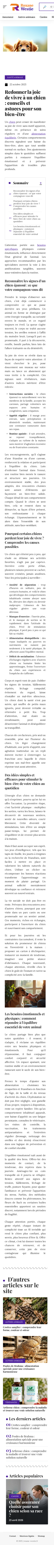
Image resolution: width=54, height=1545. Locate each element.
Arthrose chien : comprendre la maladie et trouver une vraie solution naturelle (25, 1409)
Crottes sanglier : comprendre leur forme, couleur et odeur (22, 1329)
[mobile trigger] (5, 7)
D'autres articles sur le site (21, 1285)
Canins (15, 1496)
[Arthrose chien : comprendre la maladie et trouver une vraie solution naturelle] (25, 1391)
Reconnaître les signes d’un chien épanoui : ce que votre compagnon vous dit (27, 193)
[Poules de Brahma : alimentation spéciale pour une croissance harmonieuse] (25, 1349)
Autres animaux (14, 1322)
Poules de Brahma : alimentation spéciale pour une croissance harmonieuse (21, 1368)
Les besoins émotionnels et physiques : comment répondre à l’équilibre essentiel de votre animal (26, 230)
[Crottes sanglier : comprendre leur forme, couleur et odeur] (25, 1310)
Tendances (11, 1402)
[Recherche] (44, 6)
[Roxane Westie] (21, 7)
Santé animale (15, 77)
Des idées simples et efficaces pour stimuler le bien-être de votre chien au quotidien (26, 217)
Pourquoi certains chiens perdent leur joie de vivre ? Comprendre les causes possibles (26, 205)
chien (12, 121)
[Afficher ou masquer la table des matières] (35, 183)
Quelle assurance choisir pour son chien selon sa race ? (26, 1508)
